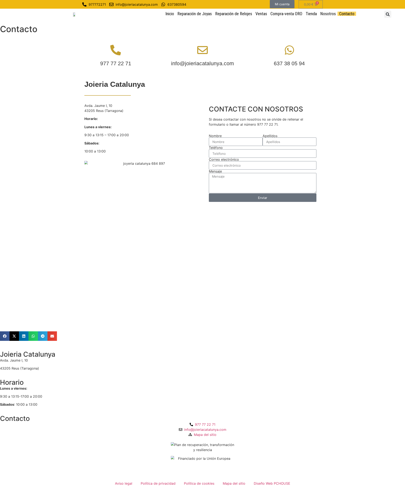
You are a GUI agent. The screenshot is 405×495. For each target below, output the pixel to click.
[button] (387, 14)
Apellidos (270, 135)
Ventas (261, 14)
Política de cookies (199, 483)
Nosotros (328, 14)
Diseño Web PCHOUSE (272, 483)
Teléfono (216, 147)
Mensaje (215, 171)
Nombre (215, 135)
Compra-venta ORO (286, 14)
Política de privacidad (158, 483)
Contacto (346, 14)
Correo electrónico (224, 159)
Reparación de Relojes (233, 14)
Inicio (169, 14)
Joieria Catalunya (27, 354)
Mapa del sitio (234, 483)
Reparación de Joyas (194, 14)
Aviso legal (123, 483)
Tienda (311, 14)
